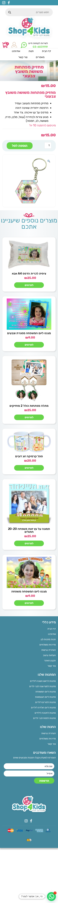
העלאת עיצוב (49, 655)
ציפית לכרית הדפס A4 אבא (29, 273)
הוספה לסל (19, 146)
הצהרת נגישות (48, 650)
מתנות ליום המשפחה (45, 691)
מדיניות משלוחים (47, 644)
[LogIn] (14, 45)
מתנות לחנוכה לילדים (45, 712)
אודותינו (52, 634)
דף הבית (51, 628)
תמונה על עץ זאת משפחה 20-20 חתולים (29, 530)
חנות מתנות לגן (48, 639)
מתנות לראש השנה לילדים (43, 681)
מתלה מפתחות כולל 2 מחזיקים (29, 405)
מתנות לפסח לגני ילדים (44, 718)
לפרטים (29, 285)
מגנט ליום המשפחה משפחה (29, 591)
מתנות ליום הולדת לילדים (43, 707)
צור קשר (51, 665)
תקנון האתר (50, 660)
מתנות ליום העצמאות (45, 697)
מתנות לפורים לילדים (45, 702)
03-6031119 (40, 47)
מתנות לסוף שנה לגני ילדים (42, 686)
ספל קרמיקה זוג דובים (29, 456)
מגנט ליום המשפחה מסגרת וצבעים (29, 333)
